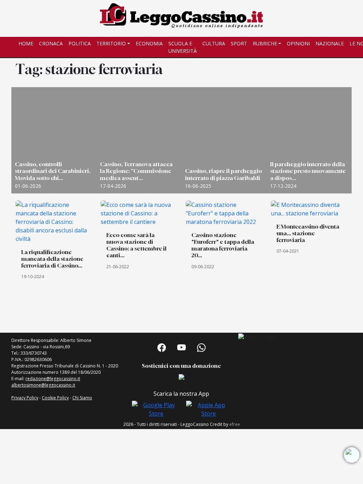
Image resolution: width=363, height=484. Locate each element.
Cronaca (51, 43)
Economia (149, 43)
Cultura (213, 43)
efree (234, 424)
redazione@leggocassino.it (53, 379)
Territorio (111, 43)
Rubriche (265, 43)
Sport (239, 43)
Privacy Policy (24, 398)
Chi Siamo (82, 398)
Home (25, 43)
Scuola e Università (182, 47)
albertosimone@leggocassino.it (43, 385)
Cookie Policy (55, 398)
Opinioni (298, 43)
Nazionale (329, 43)
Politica (79, 43)
